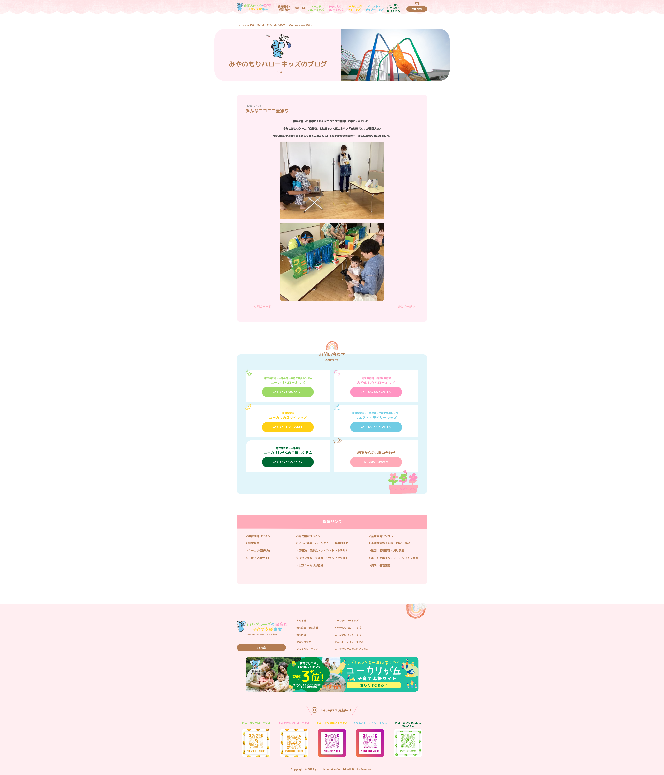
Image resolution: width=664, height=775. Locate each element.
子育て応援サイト (259, 558)
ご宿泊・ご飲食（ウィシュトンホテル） (323, 550)
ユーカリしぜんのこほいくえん (393, 8)
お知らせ (301, 620)
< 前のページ (262, 306)
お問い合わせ (303, 641)
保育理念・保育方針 (284, 8)
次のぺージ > (406, 306)
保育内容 (299, 8)
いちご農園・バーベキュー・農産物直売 (323, 543)
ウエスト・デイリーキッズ (374, 8)
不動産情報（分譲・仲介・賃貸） (392, 543)
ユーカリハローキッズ (316, 8)
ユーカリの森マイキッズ (354, 8)
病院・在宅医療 (380, 565)
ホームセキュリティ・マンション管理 (394, 558)
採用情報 (261, 647)
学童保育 (253, 543)
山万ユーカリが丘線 (310, 565)
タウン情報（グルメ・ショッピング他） (323, 558)
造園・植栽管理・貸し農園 (387, 550)
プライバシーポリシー (308, 649)
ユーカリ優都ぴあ (259, 550)
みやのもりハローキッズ (335, 8)
